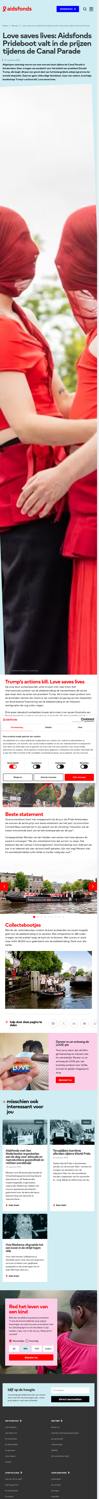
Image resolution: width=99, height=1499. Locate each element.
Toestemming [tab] (17, 727)
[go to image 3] (41, 917)
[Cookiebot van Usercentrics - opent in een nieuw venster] (83, 720)
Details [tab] (48, 727)
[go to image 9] (63, 917)
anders (48, 1348)
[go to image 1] (34, 917)
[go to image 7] (56, 917)
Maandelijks (18, 1341)
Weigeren (18, 777)
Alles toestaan (79, 777)
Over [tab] (80, 727)
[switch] (36, 767)
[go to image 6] (52, 917)
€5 (14, 1348)
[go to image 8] (59, 917)
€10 (25, 1348)
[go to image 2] (38, 917)
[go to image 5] (49, 917)
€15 (37, 1348)
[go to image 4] (45, 917)
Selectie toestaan (48, 777)
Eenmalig (33, 1341)
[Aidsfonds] (17, 9)
